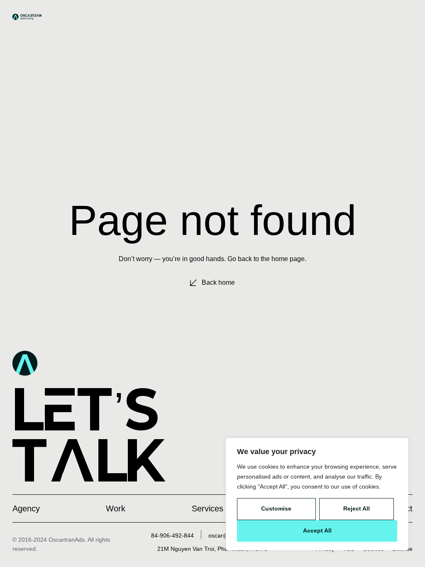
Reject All (356, 508)
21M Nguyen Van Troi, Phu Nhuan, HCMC (212, 548)
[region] (317, 494)
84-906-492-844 (172, 535)
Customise (276, 508)
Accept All (317, 530)
